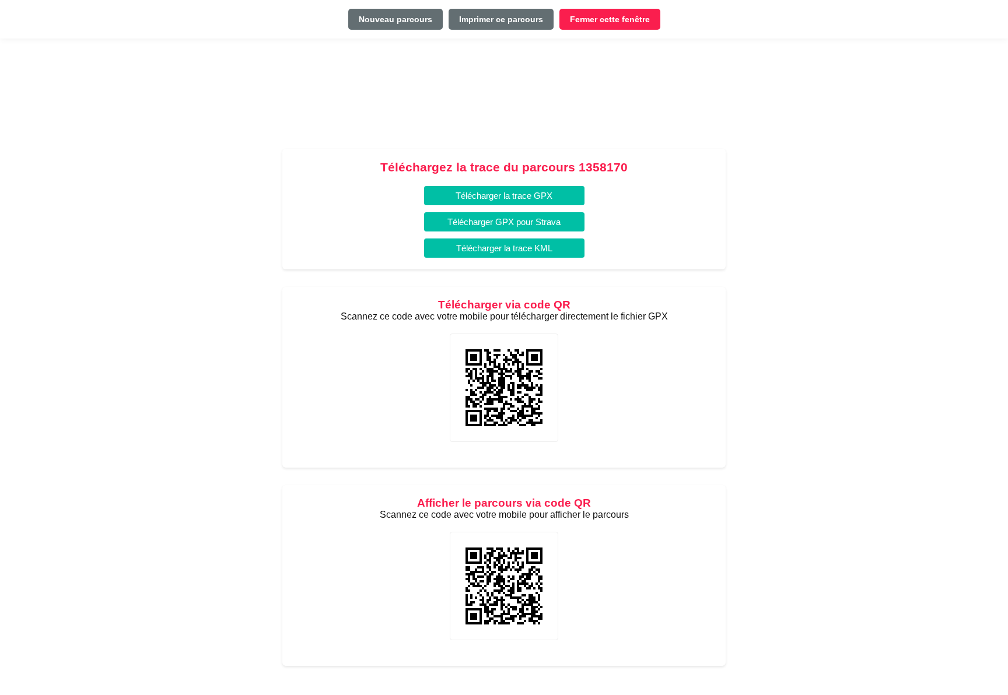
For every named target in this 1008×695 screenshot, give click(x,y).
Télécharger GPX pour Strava (504, 222)
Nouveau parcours (395, 19)
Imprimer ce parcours (501, 19)
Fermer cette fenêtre (610, 19)
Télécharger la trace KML (504, 248)
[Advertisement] (504, 98)
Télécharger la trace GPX (504, 196)
